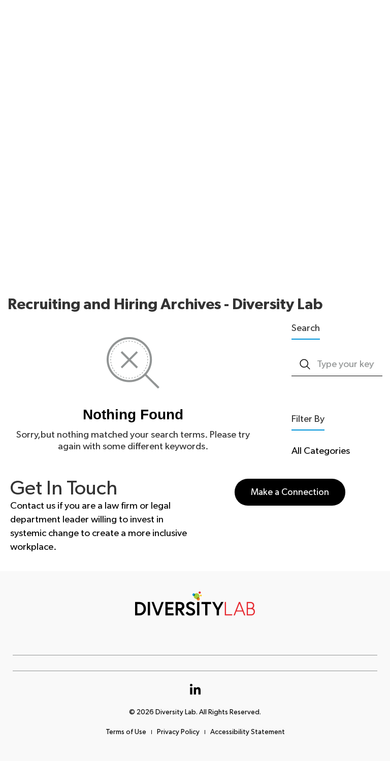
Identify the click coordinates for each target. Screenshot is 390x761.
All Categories (320, 451)
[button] (290, 492)
